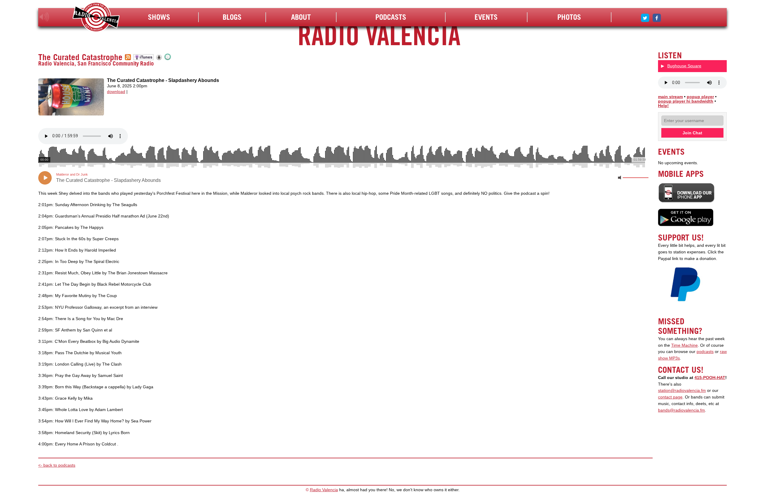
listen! (44, 17)
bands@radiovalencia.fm (681, 410)
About (301, 17)
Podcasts (390, 17)
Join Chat (692, 132)
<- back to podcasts (56, 465)
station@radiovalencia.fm (682, 390)
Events (486, 17)
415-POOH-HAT (709, 377)
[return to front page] (96, 18)
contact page (670, 397)
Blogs (232, 17)
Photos (569, 17)
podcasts (705, 351)
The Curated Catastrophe (80, 57)
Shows (159, 17)
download (116, 91)
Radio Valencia (324, 490)
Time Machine (684, 345)
